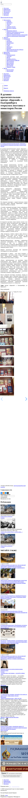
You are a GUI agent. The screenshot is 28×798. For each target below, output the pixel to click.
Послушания (10, 65)
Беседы (8, 44)
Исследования (10, 61)
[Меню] (1, 2)
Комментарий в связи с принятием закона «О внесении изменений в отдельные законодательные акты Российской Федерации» (14, 728)
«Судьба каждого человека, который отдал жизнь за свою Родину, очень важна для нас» (14, 695)
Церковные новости (12, 30)
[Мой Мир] (6, 493)
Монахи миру (10, 64)
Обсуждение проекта (12, 51)
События (9, 21)
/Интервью (3, 685)
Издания (9, 48)
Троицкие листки (11, 26)
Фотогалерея (10, 71)
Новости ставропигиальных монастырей (17, 34)
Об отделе (6, 8)
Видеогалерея (10, 69)
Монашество (7, 53)
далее (6, 795)
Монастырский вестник (7, 17)
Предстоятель (7, 20)
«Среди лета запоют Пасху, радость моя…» (11, 532)
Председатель (7, 11)
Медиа (5, 68)
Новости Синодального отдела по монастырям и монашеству (15, 32)
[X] (8, 493)
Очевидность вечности (6, 516)
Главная (6, 85)
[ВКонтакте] (1, 493)
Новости (6, 29)
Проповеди (9, 22)
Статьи (8, 40)
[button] (26, 399)
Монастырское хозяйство (13, 60)
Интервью (9, 41)
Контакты (6, 15)
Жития (8, 57)
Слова (8, 25)
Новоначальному (11, 55)
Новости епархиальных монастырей (16, 36)
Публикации (7, 38)
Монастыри (7, 52)
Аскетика (9, 56)
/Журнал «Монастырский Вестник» (10, 717)
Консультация (10, 63)
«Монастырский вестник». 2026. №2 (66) (11, 698)
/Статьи (2, 518)
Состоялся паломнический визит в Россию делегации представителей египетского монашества (14, 612)
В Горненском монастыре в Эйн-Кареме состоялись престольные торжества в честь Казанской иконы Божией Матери (14, 627)
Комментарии (10, 42)
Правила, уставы (11, 67)
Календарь (6, 13)
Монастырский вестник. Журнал (15, 49)
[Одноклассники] (3, 493)
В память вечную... (11, 59)
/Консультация (4, 730)
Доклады (9, 24)
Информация (7, 9)
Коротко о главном (11, 28)
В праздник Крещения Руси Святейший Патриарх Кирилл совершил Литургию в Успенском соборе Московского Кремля (13, 597)
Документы (6, 12)
